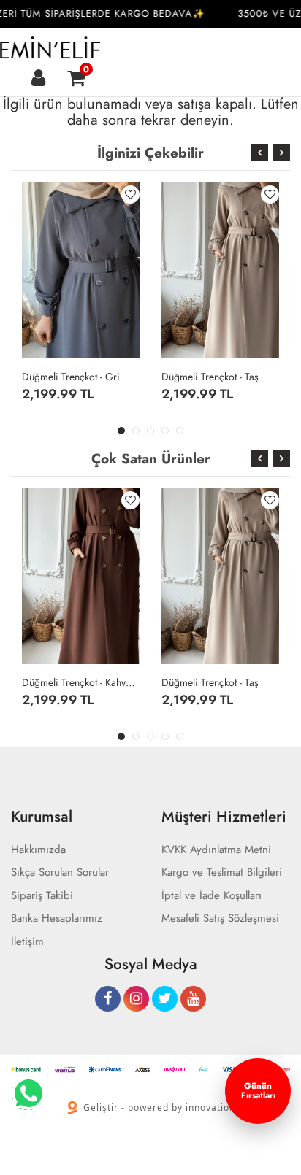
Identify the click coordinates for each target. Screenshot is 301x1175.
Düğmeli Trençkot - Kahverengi (81, 682)
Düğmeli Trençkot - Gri (71, 376)
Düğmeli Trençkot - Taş (210, 376)
